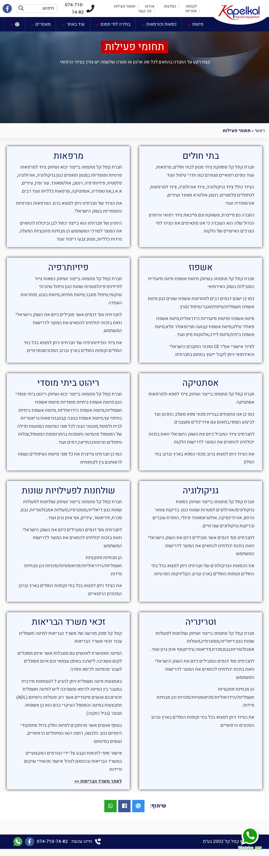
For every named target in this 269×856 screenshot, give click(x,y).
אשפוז (201, 267)
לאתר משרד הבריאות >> (98, 781)
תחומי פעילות (134, 47)
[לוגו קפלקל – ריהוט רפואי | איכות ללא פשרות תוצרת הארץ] (240, 12)
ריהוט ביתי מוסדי (68, 382)
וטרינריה (200, 622)
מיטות (197, 24)
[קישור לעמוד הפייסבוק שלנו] (7, 8)
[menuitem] (195, 24)
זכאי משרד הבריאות (68, 622)
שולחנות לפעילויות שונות (68, 490)
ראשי (260, 130)
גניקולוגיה (201, 490)
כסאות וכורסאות (161, 24)
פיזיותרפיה (68, 267)
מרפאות (68, 155)
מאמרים (43, 24)
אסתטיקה (201, 382)
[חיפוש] (21, 8)
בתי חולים (201, 155)
